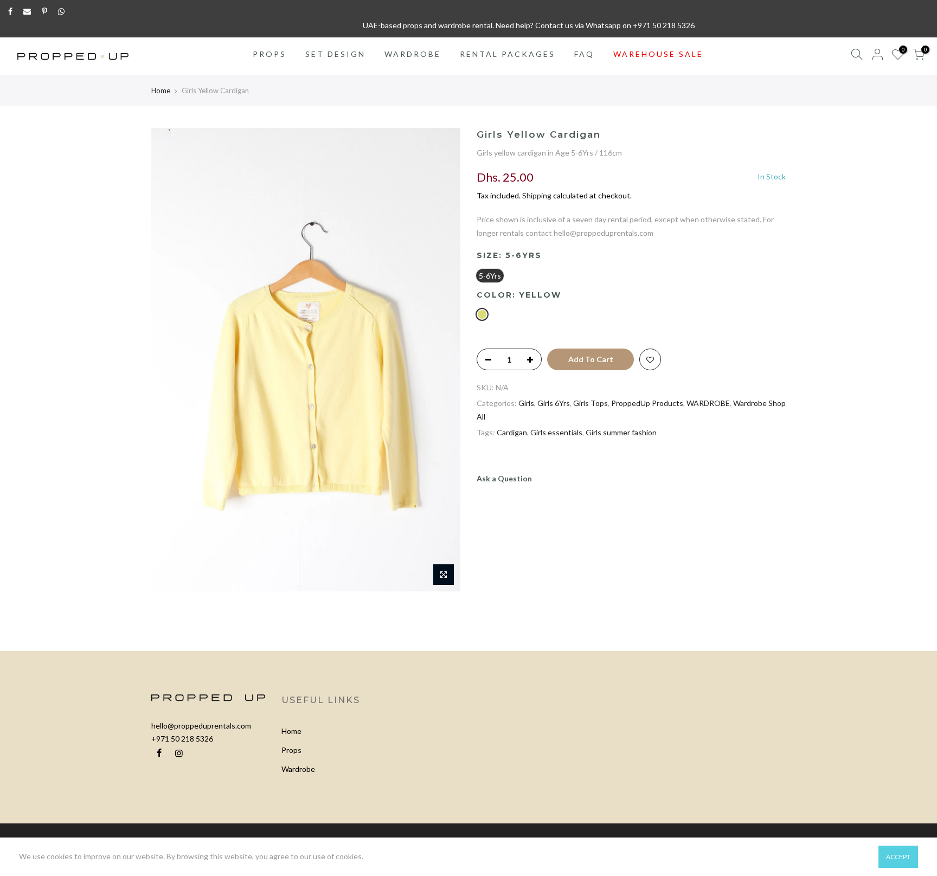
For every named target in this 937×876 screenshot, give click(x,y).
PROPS (269, 54)
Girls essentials (556, 432)
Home (160, 90)
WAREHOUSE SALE (658, 54)
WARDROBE (412, 54)
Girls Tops (590, 403)
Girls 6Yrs (553, 403)
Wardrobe (298, 769)
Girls (526, 403)
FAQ (584, 54)
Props (291, 750)
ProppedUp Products (647, 403)
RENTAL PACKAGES (507, 54)
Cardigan (512, 432)
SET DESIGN (335, 54)
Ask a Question (504, 478)
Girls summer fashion (621, 432)
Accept (898, 857)
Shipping (536, 195)
